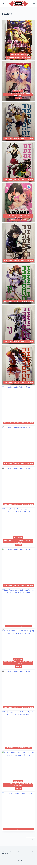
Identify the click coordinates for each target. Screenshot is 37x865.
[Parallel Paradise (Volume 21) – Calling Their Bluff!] (18, 162)
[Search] (3, 3)
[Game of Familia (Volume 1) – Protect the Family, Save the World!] (18, 40)
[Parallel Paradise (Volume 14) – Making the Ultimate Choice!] (18, 487)
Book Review (15, 54)
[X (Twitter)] (18, 860)
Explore (17, 851)
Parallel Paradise (27, 138)
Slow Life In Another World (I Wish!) (18, 57)
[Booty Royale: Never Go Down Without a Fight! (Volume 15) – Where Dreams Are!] (18, 730)
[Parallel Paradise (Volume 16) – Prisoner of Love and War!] (18, 405)
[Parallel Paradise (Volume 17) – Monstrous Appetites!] (18, 365)
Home (4, 851)
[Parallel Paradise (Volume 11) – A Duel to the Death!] (18, 811)
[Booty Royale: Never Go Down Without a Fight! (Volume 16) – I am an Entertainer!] (18, 608)
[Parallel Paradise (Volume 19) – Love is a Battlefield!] (18, 284)
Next (29, 839)
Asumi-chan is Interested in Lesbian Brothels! (18, 216)
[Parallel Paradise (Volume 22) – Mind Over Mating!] (18, 121)
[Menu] (34, 3)
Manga (23, 54)
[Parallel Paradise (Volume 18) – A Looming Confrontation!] (18, 324)
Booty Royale (20, 626)
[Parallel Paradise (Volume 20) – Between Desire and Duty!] (18, 243)
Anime (25, 851)
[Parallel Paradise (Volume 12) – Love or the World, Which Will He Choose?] (18, 690)
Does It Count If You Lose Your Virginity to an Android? (18, 94)
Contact (5, 854)
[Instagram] (21, 860)
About (10, 851)
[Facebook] (15, 860)
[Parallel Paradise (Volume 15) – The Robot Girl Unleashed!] (18, 446)
